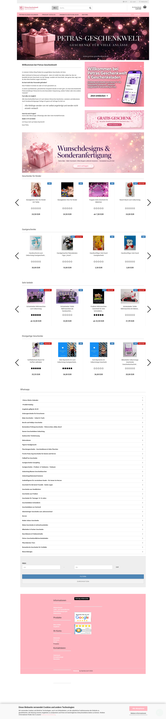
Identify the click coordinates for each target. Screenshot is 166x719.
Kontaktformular (58, 657)
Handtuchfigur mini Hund (130, 253)
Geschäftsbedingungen (60, 611)
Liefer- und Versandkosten (61, 609)
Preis (24, 563)
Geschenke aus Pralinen (30, 494)
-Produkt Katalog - (49, 15)
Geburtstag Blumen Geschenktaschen (34, 471)
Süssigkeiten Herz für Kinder (67, 200)
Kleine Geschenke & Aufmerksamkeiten (35, 525)
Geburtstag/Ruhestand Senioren (32, 476)
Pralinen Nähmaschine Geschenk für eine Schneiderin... (98, 309)
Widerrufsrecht (57, 607)
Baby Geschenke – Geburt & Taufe (33, 418)
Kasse (55, 642)
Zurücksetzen (83, 581)
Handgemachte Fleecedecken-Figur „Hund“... (67, 254)
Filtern (83, 576)
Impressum (56, 655)
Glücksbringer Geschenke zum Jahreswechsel (37, 511)
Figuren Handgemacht (29, 445)
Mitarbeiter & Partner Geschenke (32, 529)
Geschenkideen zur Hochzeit (31, 507)
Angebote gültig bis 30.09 (69, 15)
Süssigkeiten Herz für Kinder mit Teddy (36, 201)
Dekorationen (26, 440)
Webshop (76, 671)
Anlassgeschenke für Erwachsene (33, 413)
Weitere (85, 15)
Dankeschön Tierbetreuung (31, 436)
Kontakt (137, 15)
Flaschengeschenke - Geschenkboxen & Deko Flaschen (40, 449)
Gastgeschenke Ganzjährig (31, 462)
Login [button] (134, 1)
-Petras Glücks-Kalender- (28, 15)
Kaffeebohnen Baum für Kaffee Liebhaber (36, 361)
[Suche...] (90, 8)
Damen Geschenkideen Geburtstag (33, 431)
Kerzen (24, 516)
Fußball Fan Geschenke (29, 458)
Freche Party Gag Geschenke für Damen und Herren (39, 454)
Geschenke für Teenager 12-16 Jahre (34, 498)
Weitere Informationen (138, 713)
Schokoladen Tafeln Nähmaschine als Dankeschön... (67, 309)
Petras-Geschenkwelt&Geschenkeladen (35, 538)
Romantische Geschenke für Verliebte (34, 547)
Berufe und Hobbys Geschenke (32, 422)
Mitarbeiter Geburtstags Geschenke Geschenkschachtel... (130, 362)
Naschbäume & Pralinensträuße (32, 534)
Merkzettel (143, 1)
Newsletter (56, 659)
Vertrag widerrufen (82, 598)
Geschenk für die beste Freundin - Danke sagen (37, 485)
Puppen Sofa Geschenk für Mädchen (98, 201)
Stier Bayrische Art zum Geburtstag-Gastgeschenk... (67, 361)
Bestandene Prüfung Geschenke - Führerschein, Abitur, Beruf (42, 427)
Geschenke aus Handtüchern (31, 489)
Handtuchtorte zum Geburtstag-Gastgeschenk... (36, 254)
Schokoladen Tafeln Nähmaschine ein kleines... (130, 308)
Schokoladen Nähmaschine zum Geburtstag (36, 308)
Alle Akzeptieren (138, 708)
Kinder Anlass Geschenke (30, 520)
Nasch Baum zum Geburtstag (130, 200)
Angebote (56, 626)
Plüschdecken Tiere (28, 543)
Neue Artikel (57, 625)
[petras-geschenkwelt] (33, 7)
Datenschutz (57, 613)
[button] (125, 1)
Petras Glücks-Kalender (121, 15)
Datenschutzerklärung (48, 715)
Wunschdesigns (27, 552)
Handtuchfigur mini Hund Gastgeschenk (99, 254)
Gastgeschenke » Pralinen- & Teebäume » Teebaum (39, 467)
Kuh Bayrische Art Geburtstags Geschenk (99, 361)
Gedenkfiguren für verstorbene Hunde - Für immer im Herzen (42, 480)
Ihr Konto (56, 640)
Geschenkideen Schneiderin (31, 503)
